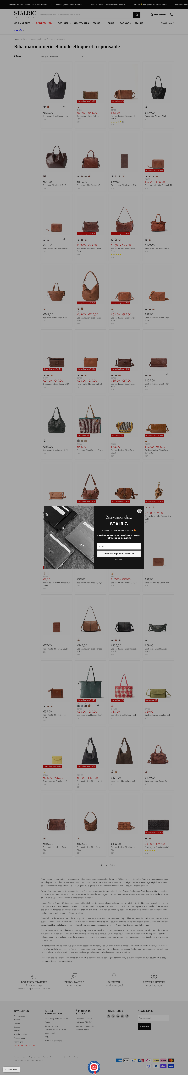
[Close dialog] (139, 511)
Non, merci (119, 560)
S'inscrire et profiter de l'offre (119, 553)
